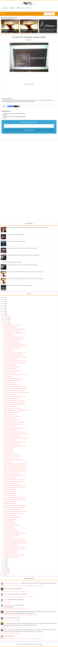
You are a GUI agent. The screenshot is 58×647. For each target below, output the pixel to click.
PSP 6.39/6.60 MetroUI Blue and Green (11, 366)
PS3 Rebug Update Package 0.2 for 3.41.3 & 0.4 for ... (14, 400)
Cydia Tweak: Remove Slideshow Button (11, 370)
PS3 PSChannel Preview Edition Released (12, 331)
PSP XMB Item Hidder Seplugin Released (12, 455)
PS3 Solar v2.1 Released (8, 448)
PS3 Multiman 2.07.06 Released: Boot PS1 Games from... (15, 356)
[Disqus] (29, 161)
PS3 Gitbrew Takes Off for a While (10, 551)
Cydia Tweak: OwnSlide (8, 450)
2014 (3, 309)
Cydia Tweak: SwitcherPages (9, 364)
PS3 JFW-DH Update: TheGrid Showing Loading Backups (15, 505)
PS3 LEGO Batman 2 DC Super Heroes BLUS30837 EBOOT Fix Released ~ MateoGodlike (16, 614)
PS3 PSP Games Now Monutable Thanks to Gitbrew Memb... (16, 438)
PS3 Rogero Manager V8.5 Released (11, 398)
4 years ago (24, 591)
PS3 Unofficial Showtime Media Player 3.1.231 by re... (14, 497)
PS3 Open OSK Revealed (8, 527)
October (5, 321)
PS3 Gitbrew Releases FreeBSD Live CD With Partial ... (14, 469)
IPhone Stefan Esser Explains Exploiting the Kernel (14, 446)
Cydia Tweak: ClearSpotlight (9, 368)
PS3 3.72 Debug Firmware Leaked (10, 348)
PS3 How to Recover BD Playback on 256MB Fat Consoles (15, 344)
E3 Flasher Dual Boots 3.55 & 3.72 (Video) (12, 408)
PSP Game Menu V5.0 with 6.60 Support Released (13, 479)
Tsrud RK (5, 611)
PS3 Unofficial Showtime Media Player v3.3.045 (13, 378)
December (6, 317)
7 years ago (27, 608)
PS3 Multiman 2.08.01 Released (10, 327)
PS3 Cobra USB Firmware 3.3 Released (11, 509)
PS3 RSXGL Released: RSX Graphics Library (12, 380)
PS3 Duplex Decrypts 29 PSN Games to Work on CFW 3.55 (15, 347)
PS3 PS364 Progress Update (9, 372)
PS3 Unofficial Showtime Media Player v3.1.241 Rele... (14, 487)
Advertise (28, 8)
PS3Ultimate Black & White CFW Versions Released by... (15, 465)
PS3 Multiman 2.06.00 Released (10, 489)
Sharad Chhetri (7, 636)
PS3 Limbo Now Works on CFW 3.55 (11, 420)
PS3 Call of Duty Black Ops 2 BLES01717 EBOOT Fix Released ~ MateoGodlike (15, 596)
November (6, 319)
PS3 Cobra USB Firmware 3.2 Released (11, 525)
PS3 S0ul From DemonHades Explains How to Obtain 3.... (15, 471)
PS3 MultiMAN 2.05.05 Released (10, 503)
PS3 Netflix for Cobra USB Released (11, 457)
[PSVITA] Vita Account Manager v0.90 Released (12, 262)
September (6, 323)
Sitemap (6, 8)
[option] (10, 26)
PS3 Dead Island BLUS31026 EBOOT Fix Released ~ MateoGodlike (13, 608)
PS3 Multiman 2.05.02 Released (10, 553)
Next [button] (55, 26)
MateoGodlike (27, 644)
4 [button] (31, 33)
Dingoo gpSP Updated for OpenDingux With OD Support (15, 463)
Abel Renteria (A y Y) (8, 605)
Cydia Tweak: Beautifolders (9, 501)
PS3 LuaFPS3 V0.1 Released (9, 495)
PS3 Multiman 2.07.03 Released (10, 406)
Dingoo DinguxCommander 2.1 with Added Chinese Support (16, 410)
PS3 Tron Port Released (8, 350)
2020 (3, 297)
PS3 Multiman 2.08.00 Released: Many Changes (13, 337)
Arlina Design (40, 644)
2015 (3, 307)
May (4, 564)
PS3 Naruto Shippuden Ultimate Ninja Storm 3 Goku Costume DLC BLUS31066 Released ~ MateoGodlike (20, 585)
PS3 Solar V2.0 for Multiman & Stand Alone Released (14, 467)
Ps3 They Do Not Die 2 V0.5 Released (11, 416)
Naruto (5, 583)
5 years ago (32, 596)
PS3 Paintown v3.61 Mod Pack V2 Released (16, 241)
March (5, 568)
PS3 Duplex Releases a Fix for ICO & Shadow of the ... (14, 386)
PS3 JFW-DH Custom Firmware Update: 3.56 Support (14, 390)
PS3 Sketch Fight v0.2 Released (9, 491)
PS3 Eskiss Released (7, 461)
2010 (3, 574)
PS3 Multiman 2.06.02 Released (10, 477)
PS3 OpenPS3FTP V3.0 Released (10, 430)
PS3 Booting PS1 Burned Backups (10, 358)
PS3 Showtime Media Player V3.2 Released (12, 424)
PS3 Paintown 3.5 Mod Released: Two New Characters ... (15, 549)
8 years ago (35, 614)
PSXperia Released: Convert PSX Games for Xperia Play (15, 499)
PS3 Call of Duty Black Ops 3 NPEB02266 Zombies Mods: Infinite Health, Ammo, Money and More (28, 227)
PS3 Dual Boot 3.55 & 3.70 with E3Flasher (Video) (13, 547)
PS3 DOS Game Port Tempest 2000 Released (12, 354)
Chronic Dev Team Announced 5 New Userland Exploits (15, 432)
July (4, 560)
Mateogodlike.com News (8, 537)
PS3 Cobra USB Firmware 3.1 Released (11, 535)
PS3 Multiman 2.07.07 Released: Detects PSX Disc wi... (14, 339)
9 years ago (40, 638)
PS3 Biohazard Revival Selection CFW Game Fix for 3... (14, 481)
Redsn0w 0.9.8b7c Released (9, 521)
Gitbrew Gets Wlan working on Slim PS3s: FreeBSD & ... (15, 485)
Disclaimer (20, 8)
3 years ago (42, 585)
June (5, 562)
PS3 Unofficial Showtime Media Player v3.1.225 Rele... (14, 475)
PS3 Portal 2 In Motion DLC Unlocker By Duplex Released (19, 285)
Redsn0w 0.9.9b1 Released (9, 418)
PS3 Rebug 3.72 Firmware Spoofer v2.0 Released (13, 402)
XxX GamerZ (6, 594)
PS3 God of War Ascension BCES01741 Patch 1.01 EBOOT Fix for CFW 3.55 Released (25, 271)
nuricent (5, 599)
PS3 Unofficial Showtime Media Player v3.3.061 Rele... (14, 352)
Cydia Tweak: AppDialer (8, 452)
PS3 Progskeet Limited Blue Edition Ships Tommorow (14, 360)
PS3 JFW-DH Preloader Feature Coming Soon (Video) (14, 511)
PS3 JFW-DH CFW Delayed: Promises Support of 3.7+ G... (15, 374)
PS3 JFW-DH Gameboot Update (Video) (29, 37)
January (5, 572)
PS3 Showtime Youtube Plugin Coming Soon (12, 436)
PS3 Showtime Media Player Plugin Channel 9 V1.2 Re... (15, 396)
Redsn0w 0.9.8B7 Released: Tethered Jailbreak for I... (14, 541)
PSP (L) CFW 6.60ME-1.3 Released (10, 545)
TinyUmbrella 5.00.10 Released (10, 529)
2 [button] (28, 33)
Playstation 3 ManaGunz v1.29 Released (8, 620)
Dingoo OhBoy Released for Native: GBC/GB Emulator (14, 533)
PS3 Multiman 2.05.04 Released (10, 440)
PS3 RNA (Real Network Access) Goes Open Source (14, 428)
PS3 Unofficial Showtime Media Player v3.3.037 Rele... (14, 404)
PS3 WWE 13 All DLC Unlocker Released (15, 234)
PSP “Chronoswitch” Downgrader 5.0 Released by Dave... (15, 543)
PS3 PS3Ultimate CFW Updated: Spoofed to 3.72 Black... (15, 388)
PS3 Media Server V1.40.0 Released (10, 384)
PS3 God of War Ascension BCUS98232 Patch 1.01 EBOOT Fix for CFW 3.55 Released (25, 278)
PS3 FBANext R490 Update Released (11, 341)
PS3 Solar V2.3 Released (8, 335)
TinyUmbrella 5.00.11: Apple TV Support (12, 473)
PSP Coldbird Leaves (7, 376)
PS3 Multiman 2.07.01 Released (10, 426)
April (5, 566)
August (5, 558)
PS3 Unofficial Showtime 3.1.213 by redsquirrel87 (14, 555)
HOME (3, 13)
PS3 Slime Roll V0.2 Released (9, 519)
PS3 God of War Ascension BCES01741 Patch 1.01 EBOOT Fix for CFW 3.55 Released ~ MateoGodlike (19, 638)
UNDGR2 (5, 588)
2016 (3, 305)
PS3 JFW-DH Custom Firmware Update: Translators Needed (16, 392)
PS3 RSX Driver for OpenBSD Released (11, 517)
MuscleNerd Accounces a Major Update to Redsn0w (14, 422)
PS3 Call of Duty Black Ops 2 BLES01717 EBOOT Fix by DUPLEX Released (22, 264)
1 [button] (26, 33)
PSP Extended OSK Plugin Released (10, 483)
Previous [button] (3, 26)
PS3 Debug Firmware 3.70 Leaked (10, 531)
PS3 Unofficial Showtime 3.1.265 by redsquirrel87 (14, 459)
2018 (3, 301)
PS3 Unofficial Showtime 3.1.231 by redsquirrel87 (14, 507)
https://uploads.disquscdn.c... (14, 583)
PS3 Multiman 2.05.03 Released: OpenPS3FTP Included (15, 442)
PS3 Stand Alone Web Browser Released (12, 343)
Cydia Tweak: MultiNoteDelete (9, 493)
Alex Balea (5, 617)
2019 (3, 299)
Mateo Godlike (3, 602)
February (5, 570)
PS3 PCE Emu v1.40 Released (9, 394)
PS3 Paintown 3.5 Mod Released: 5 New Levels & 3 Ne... (15, 362)
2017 (3, 303)
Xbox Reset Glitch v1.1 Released (10, 382)
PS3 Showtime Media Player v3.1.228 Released (13, 513)
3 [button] (30, 33)
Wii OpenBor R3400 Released (9, 523)
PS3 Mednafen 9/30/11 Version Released (12, 325)
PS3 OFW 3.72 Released (8, 414)
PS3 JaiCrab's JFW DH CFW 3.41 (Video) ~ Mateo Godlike (11, 591)
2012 (3, 313)
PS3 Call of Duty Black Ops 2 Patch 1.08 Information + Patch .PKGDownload (23, 255)
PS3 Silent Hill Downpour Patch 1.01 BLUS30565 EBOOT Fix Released (21, 248)
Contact (13, 8)
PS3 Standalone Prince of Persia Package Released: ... (14, 333)
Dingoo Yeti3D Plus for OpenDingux (11, 412)
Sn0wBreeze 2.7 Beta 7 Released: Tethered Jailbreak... (14, 539)
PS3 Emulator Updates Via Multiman (11, 556)
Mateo (5, 623)
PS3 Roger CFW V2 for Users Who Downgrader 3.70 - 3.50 (15, 434)
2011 (3, 315)
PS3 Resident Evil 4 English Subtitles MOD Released (14, 329)
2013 (3, 311)
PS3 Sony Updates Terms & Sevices (10, 453)
